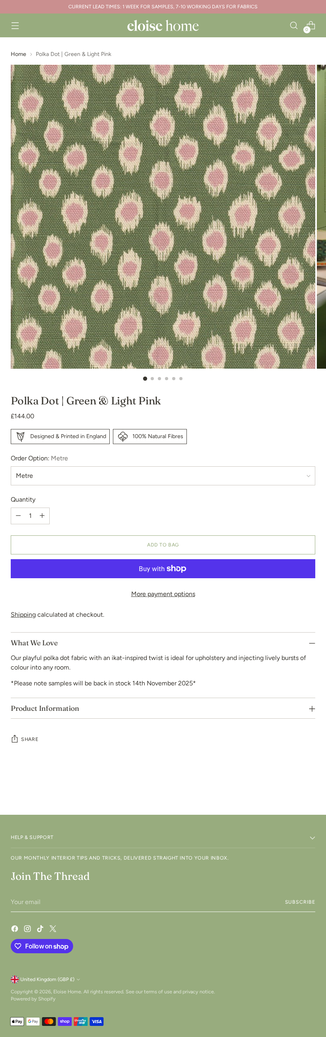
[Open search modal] (294, 25)
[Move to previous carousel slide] (290, 788)
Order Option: (39, 458)
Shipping (23, 614)
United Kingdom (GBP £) (47, 979)
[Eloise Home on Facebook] (15, 930)
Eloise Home (67, 992)
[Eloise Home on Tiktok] (41, 930)
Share (29, 739)
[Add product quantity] (42, 516)
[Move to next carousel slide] (308, 787)
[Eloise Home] (163, 25)
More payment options (163, 594)
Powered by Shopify (33, 999)
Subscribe (300, 902)
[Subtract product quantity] (18, 516)
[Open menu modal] (15, 25)
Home (18, 54)
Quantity (23, 499)
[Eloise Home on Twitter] (53, 930)
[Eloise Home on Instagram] (28, 930)
